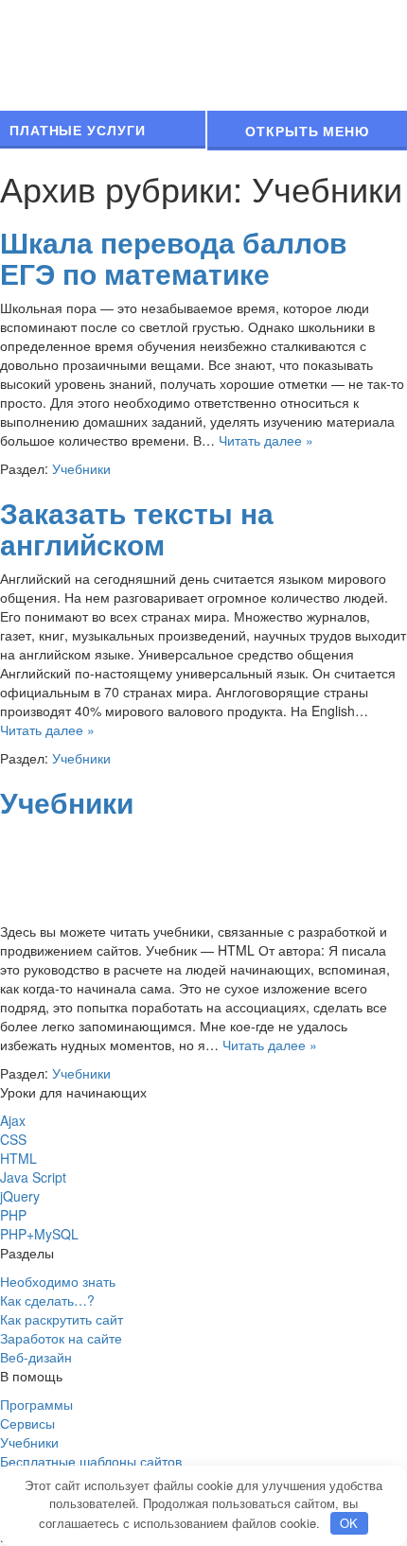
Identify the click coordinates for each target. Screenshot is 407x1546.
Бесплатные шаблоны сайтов (91, 1460)
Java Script (33, 1177)
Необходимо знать (57, 1281)
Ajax (13, 1120)
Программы (36, 1404)
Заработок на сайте (61, 1337)
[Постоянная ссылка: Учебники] (47, 871)
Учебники (81, 468)
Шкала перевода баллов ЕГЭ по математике (173, 257)
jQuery (20, 1195)
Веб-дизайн (36, 1356)
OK (349, 1523)
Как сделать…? (47, 1300)
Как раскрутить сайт (61, 1318)
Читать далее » (266, 439)
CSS (13, 1139)
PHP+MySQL (39, 1233)
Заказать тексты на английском (137, 528)
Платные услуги (77, 129)
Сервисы (27, 1423)
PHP (13, 1214)
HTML (18, 1158)
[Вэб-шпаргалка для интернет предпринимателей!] (198, 53)
